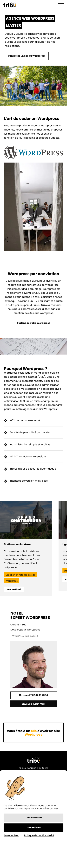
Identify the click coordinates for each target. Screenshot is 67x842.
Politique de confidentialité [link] (39, 835)
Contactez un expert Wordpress (27, 55)
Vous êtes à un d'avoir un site (33, 733)
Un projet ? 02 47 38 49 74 (33, 695)
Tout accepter (33, 817)
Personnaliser (11, 835)
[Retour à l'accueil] (9, 5)
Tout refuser (34, 827)
